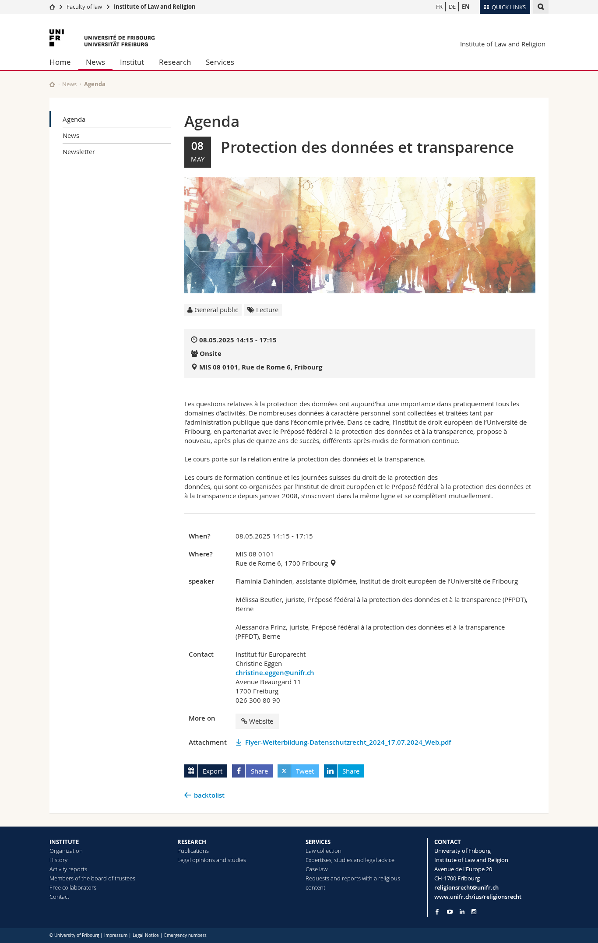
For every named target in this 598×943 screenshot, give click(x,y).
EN (466, 7)
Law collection (323, 851)
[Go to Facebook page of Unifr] (437, 911)
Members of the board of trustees (92, 878)
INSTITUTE (64, 842)
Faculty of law (84, 7)
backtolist (209, 795)
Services (220, 62)
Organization (66, 851)
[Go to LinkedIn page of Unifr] (462, 912)
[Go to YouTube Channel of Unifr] (450, 912)
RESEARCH (191, 842)
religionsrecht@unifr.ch (466, 887)
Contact (59, 897)
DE (452, 7)
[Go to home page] (52, 7)
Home (60, 62)
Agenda (74, 119)
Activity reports (68, 869)
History (58, 860)
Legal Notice (146, 935)
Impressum (115, 935)
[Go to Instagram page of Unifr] (473, 912)
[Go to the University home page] (102, 37)
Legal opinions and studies (211, 860)
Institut (132, 62)
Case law (316, 869)
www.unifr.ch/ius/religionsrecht (477, 897)
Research (175, 62)
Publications (193, 851)
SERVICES (318, 842)
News (95, 62)
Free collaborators (72, 887)
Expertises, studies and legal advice (350, 860)
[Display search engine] (541, 7)
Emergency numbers (185, 935)
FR (439, 7)
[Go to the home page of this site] (52, 84)
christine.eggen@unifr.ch (275, 672)
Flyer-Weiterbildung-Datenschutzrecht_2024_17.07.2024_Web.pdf (348, 742)
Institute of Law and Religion (155, 7)
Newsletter (79, 151)
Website (261, 721)
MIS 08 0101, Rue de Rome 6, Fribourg (260, 367)
